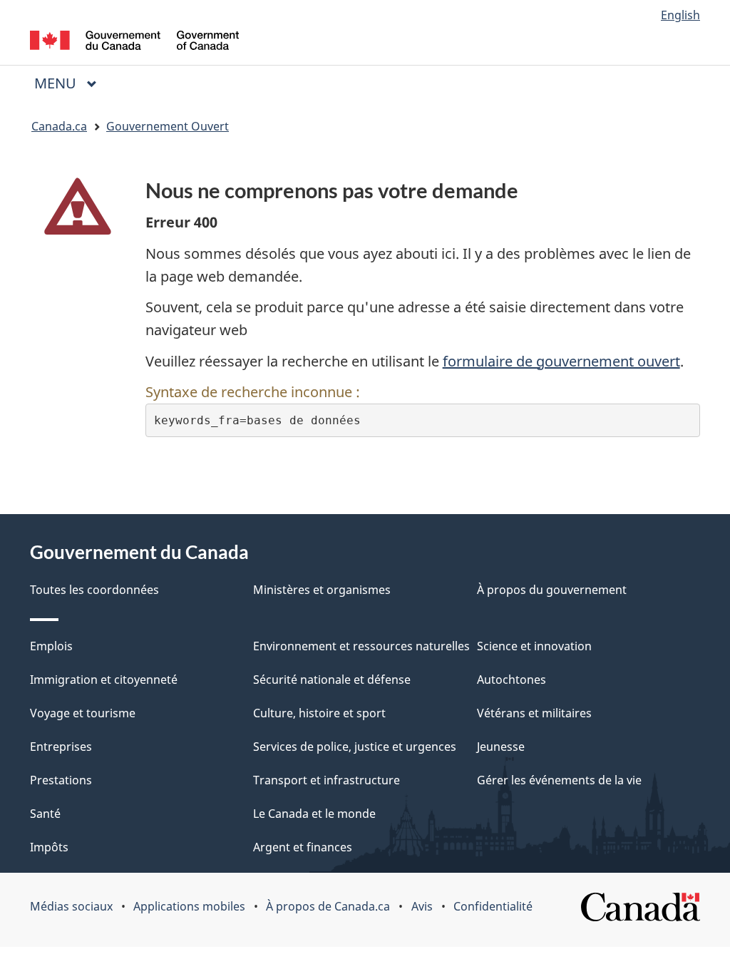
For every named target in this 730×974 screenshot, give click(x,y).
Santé (45, 813)
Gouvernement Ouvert (167, 126)
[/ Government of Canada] (134, 42)
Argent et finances (302, 847)
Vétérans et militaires (534, 713)
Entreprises (61, 746)
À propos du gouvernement (552, 590)
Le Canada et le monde (314, 813)
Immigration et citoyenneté (104, 679)
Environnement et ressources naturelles (361, 646)
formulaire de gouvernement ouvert (561, 361)
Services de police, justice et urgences (354, 746)
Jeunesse (501, 746)
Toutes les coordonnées (94, 590)
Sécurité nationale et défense (332, 679)
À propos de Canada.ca (328, 906)
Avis (422, 906)
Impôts (49, 847)
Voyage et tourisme (82, 713)
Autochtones (511, 679)
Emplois (51, 646)
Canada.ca (59, 126)
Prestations (61, 780)
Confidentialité (493, 906)
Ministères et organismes (322, 590)
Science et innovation (534, 646)
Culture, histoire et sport (319, 713)
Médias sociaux (71, 906)
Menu (71, 83)
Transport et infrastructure (326, 780)
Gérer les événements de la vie (559, 780)
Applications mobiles (189, 906)
